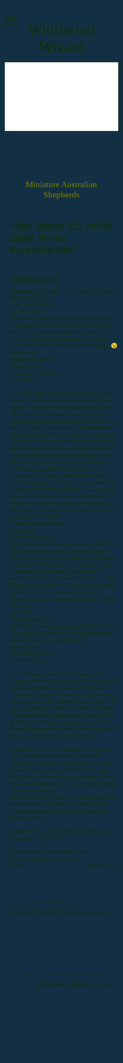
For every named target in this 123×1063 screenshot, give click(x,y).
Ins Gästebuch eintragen (93, 291)
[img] (61, 96)
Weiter (17, 865)
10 (116, 865)
